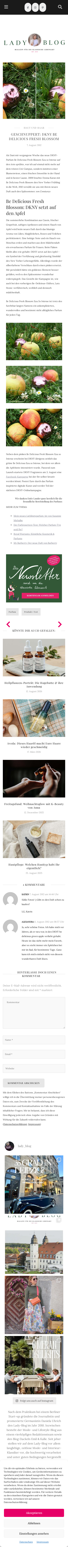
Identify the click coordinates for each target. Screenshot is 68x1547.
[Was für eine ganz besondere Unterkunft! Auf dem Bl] (34, 1305)
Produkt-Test (31, 612)
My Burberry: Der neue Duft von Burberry (35, 542)
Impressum (43, 1541)
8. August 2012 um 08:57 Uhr (49, 921)
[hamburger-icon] (6, 7)
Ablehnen (34, 1523)
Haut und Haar (34, 127)
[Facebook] (28, 7)
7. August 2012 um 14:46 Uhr (44, 894)
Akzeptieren (34, 1513)
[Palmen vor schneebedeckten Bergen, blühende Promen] (34, 1365)
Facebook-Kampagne (17, 476)
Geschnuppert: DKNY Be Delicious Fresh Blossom (34, 136)
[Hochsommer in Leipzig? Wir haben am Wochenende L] (34, 1184)
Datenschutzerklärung (15, 1124)
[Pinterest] (42, 7)
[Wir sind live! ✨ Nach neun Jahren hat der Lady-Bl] (34, 1245)
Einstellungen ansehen (34, 1533)
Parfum (12, 612)
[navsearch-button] (60, 7)
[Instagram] (35, 7)
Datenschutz (26, 1541)
